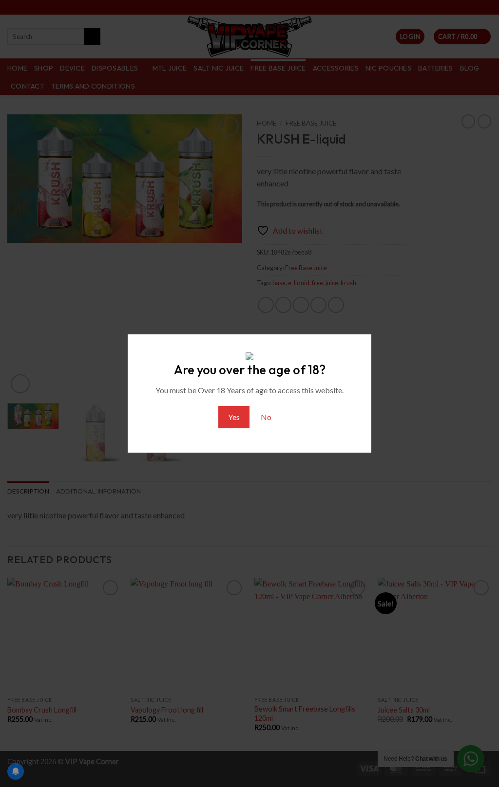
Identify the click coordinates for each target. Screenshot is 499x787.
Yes (234, 416)
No (266, 416)
